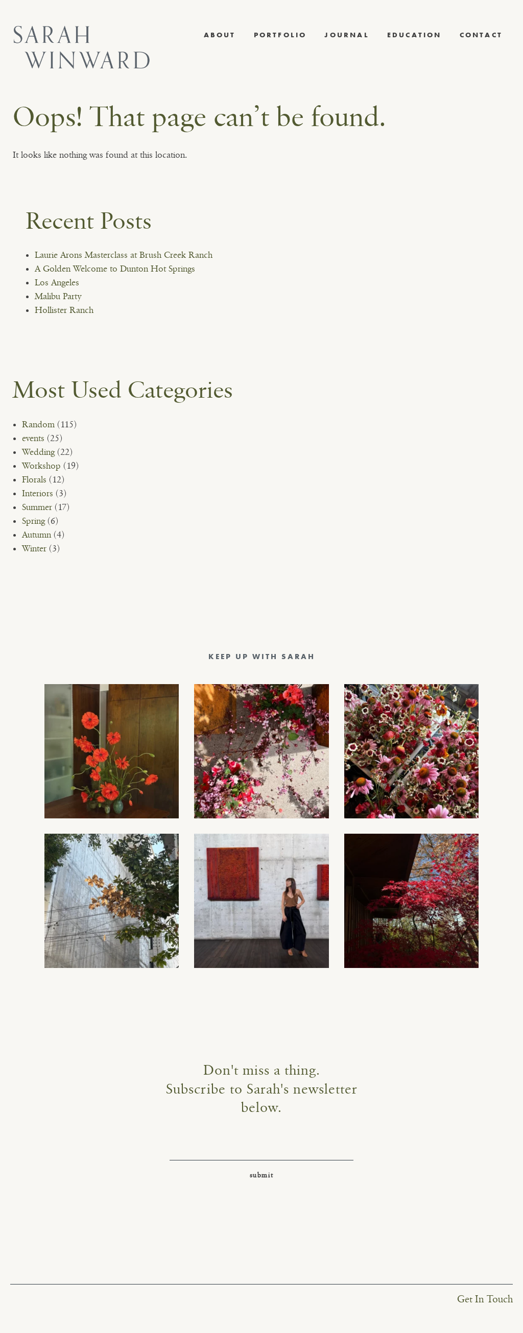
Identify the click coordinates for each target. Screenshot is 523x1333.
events (33, 438)
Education (414, 34)
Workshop (41, 466)
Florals (34, 480)
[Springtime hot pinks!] (261, 751)
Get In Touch (485, 1299)
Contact (481, 34)
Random (38, 424)
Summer (37, 507)
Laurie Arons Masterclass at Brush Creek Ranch (123, 255)
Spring (33, 521)
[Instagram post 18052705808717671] (111, 901)
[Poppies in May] (111, 751)
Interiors (37, 493)
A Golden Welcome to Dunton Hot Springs (115, 269)
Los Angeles (57, 282)
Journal (346, 34)
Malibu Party (58, 296)
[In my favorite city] (261, 901)
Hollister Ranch (64, 310)
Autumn (36, 535)
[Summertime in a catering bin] (411, 751)
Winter (34, 548)
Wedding (38, 452)
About (220, 34)
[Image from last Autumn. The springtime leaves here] (411, 901)
